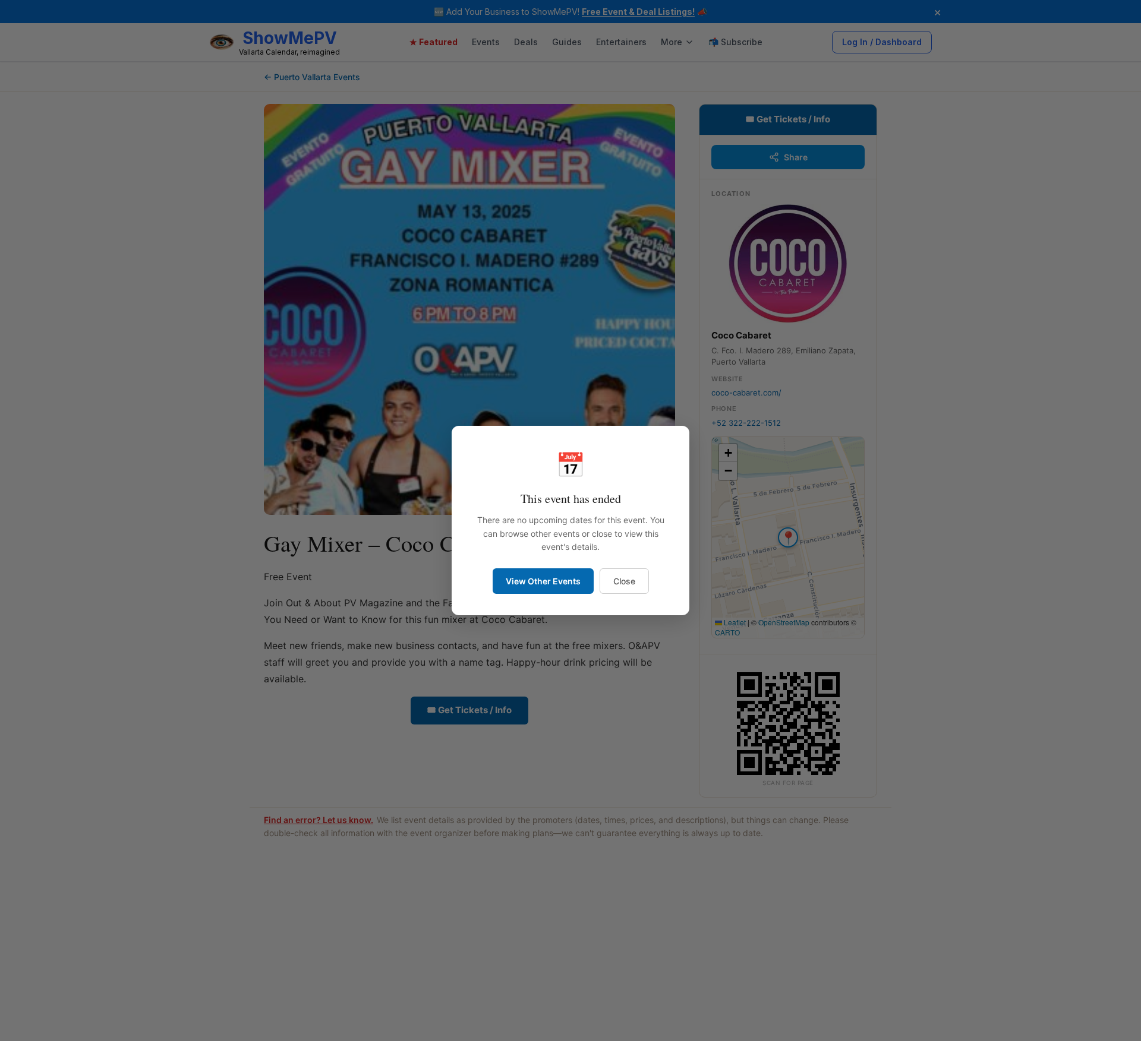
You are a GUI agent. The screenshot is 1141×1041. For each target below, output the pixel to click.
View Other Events (543, 581)
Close (624, 581)
